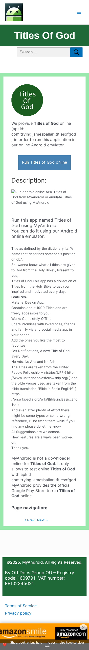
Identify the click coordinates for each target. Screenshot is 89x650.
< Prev (29, 520)
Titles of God (44, 35)
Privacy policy (18, 613)
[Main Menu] (79, 12)
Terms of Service (21, 605)
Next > (42, 520)
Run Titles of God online (44, 162)
